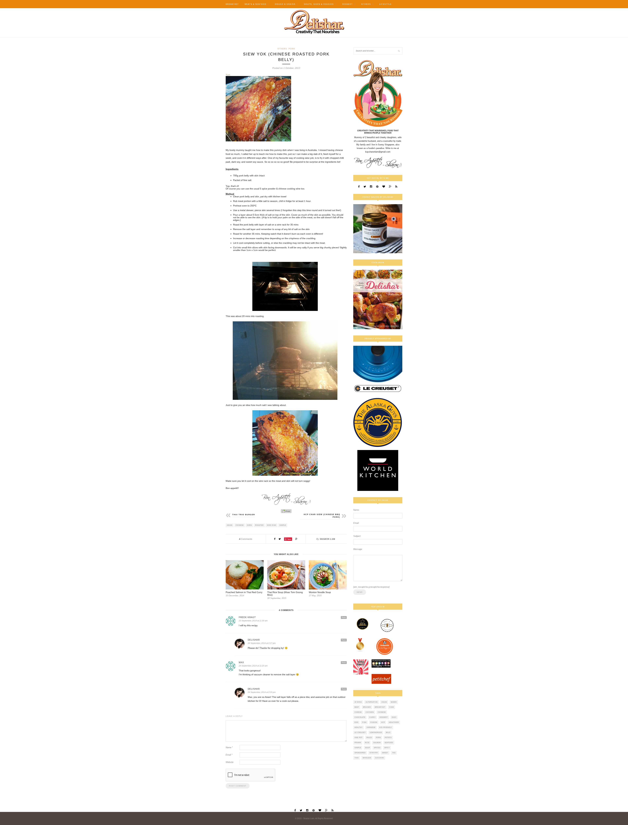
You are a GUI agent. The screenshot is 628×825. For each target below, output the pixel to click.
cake (391, 707)
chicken (370, 712)
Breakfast (232, 4)
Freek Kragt (247, 617)
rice (367, 742)
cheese (358, 712)
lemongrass (376, 732)
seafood (389, 742)
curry (372, 717)
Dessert (347, 4)
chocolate (360, 717)
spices (377, 747)
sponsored (360, 753)
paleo (369, 737)
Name (229, 747)
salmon (377, 742)
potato (388, 737)
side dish (271, 525)
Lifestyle (385, 4)
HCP (383, 722)
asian (229, 525)
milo (388, 732)
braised (367, 707)
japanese (370, 727)
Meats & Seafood (255, 4)
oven (249, 525)
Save (289, 539)
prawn (358, 742)
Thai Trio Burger (243, 515)
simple (282, 525)
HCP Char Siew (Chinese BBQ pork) (322, 515)
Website (229, 762)
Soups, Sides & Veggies (319, 4)
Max (241, 662)
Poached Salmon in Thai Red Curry (244, 592)
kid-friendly (385, 727)
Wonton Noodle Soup (320, 592)
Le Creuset (360, 732)
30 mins (358, 702)
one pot (359, 737)
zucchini (379, 758)
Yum (228, 74)
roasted (259, 525)
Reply (344, 617)
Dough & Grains (285, 4)
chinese (240, 525)
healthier (394, 722)
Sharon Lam (327, 539)
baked (394, 702)
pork (378, 737)
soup (367, 747)
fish (364, 722)
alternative (372, 702)
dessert (384, 717)
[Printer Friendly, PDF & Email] (286, 511)
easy (394, 717)
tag (394, 753)
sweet (385, 753)
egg (356, 722)
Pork (292, 49)
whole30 (367, 758)
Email (229, 755)
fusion (373, 722)
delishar (254, 640)
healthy (359, 727)
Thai (357, 758)
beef (357, 707)
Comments (245, 539)
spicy (387, 747)
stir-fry (374, 753)
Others (366, 4)
